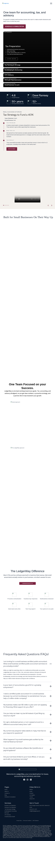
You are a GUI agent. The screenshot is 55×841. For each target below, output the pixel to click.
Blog (6, 795)
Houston (31, 793)
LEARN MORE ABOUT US (27, 583)
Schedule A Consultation (10, 796)
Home (6, 789)
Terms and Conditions (27, 820)
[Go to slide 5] (8, 205)
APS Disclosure (36, 820)
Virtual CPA (32, 798)
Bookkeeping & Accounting (10, 811)
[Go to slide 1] (3, 205)
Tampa (31, 796)
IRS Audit (7, 812)
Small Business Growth (10, 816)
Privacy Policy (19, 820)
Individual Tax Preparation (10, 807)
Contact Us (7, 793)
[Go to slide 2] (4, 205)
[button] (27, 47)
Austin (31, 791)
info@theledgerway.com (35, 811)
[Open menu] (51, 3)
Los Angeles (32, 795)
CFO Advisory (8, 814)
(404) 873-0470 (33, 809)
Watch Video (11, 148)
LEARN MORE (11, 58)
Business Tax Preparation (10, 805)
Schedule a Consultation (14, 26)
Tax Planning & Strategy (10, 809)
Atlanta (31, 789)
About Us (7, 791)
